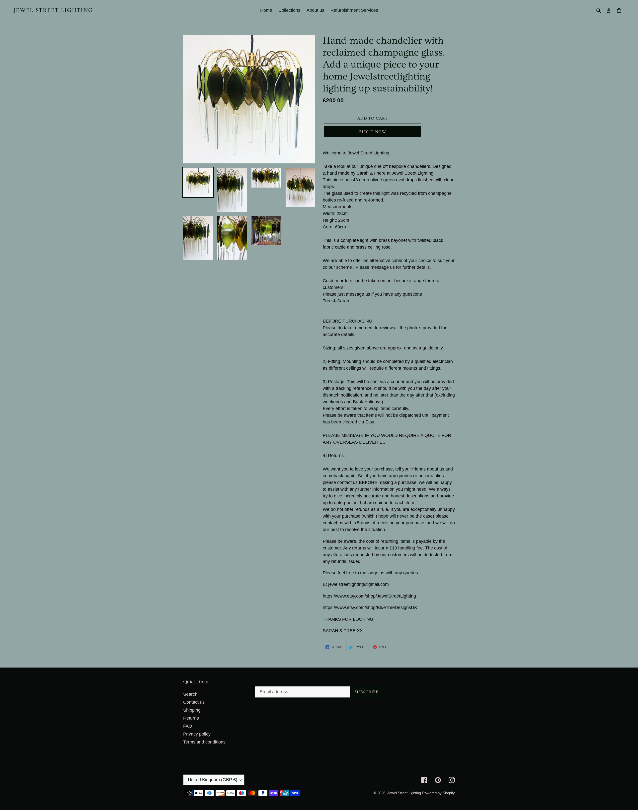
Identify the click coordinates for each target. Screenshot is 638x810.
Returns (191, 718)
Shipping (192, 710)
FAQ (187, 726)
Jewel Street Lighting (53, 10)
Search (190, 694)
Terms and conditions (204, 742)
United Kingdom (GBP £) (212, 779)
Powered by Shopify (438, 793)
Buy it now (372, 132)
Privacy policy (197, 734)
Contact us (194, 702)
